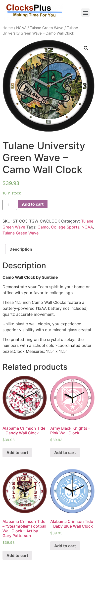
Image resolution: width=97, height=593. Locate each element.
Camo (43, 227)
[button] (85, 12)
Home (7, 28)
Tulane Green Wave (46, 28)
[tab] (20, 249)
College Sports (65, 227)
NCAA (21, 28)
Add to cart (33, 204)
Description (20, 249)
